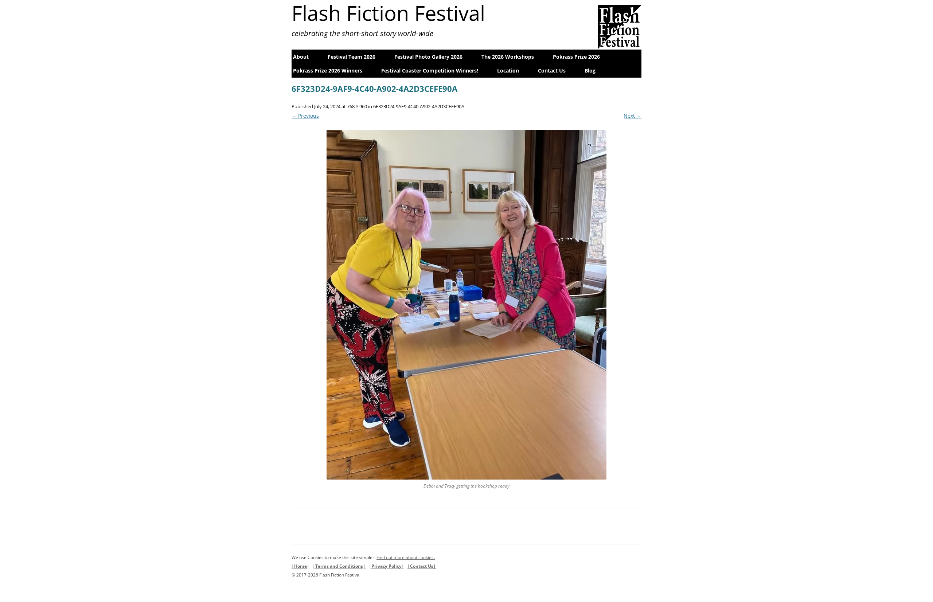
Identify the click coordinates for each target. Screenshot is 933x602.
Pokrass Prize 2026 (576, 56)
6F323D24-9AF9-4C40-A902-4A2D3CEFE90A (418, 106)
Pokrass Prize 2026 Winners (327, 70)
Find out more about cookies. (405, 557)
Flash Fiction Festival (388, 12)
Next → (632, 115)
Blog (590, 70)
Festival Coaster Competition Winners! (429, 70)
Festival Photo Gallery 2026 (428, 56)
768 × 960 (357, 106)
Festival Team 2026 (351, 56)
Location (508, 70)
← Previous (305, 115)
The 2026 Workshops (507, 56)
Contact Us (552, 70)
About (301, 56)
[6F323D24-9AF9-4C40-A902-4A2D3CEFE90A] (466, 305)
